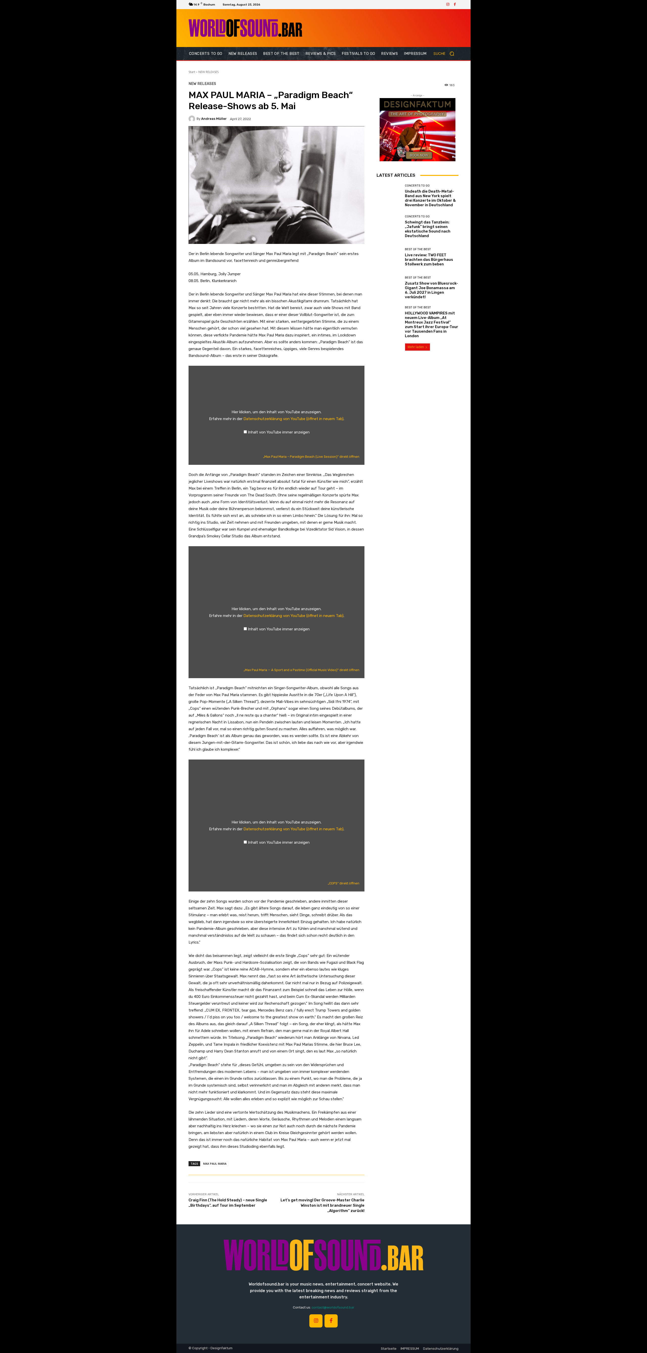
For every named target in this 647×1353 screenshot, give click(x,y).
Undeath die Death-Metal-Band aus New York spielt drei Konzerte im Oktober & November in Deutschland (430, 198)
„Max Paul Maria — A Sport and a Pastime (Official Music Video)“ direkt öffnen (301, 670)
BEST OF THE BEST (418, 249)
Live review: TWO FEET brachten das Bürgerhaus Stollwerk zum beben (429, 259)
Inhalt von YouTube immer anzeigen (279, 432)
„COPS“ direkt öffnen (343, 883)
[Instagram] (447, 4)
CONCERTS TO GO (417, 185)
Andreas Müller (214, 118)
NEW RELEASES (208, 72)
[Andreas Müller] (193, 119)
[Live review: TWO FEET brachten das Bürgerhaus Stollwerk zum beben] (389, 257)
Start (192, 72)
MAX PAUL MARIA (214, 1163)
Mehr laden (416, 347)
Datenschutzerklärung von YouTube (293, 419)
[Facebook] (454, 4)
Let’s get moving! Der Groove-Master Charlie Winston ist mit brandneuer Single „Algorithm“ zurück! (322, 1205)
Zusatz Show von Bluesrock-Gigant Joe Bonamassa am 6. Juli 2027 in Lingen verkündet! (431, 290)
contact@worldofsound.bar (333, 1307)
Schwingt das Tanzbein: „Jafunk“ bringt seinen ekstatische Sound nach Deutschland (427, 229)
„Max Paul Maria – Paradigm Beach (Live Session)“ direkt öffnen (311, 456)
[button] (445, 53)
